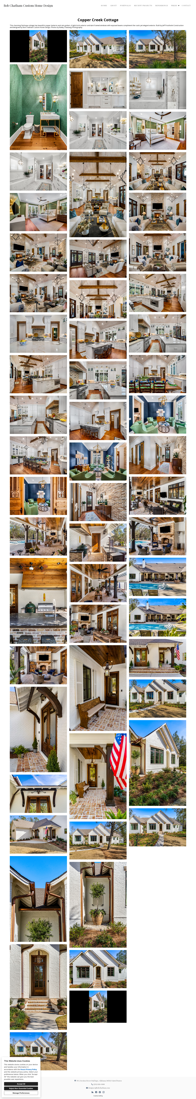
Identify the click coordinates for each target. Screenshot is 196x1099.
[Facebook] (96, 1092)
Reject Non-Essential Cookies (21, 1088)
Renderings (161, 5)
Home (104, 5)
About (113, 5)
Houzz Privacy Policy (28, 1069)
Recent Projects (143, 5)
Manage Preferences (21, 1093)
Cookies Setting (98, 1096)
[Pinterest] (99, 1092)
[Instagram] (103, 1092)
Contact (186, 5)
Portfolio (125, 5)
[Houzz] (92, 1092)
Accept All (21, 1084)
